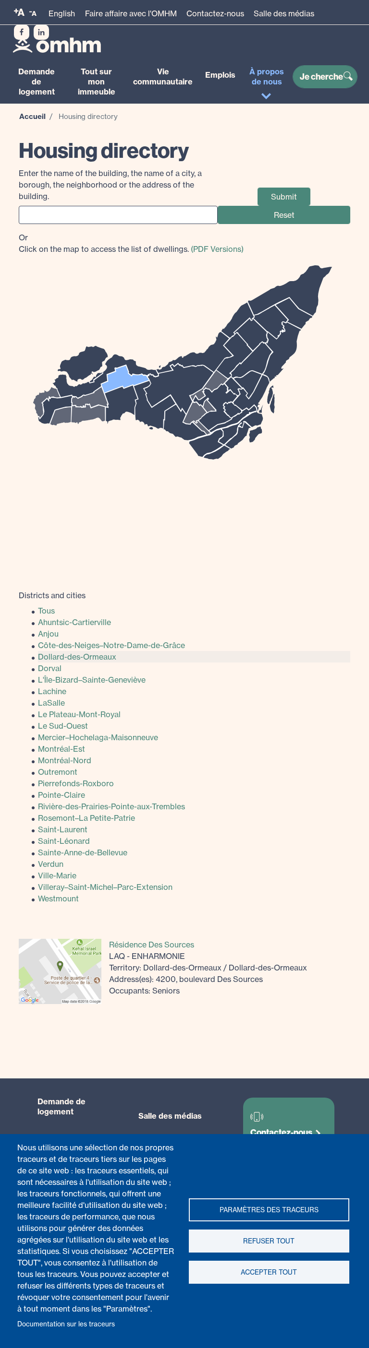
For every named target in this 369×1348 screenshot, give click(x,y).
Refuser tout (269, 1241)
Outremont (57, 772)
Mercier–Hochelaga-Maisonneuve (98, 737)
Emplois (220, 75)
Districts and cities (52, 595)
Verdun (50, 864)
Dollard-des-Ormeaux (77, 657)
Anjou (48, 634)
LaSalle (51, 703)
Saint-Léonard (64, 841)
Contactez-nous (215, 13)
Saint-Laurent (62, 829)
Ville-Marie (57, 875)
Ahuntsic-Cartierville (74, 622)
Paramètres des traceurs (269, 1210)
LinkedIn (41, 32)
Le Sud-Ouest (63, 726)
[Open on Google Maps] (60, 970)
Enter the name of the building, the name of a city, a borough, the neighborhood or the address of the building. (110, 184)
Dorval (50, 668)
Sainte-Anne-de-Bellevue (82, 852)
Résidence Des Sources (151, 944)
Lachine (52, 691)
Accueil (32, 116)
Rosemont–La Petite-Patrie (86, 818)
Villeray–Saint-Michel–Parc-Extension (105, 887)
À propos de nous (266, 76)
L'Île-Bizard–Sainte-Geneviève (92, 680)
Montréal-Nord (64, 760)
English (62, 13)
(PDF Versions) (217, 249)
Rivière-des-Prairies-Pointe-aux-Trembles (111, 806)
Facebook (21, 32)
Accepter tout (269, 1272)
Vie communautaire (163, 76)
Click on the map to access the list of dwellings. (131, 243)
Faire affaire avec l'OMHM (131, 13)
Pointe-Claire (61, 795)
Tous (46, 610)
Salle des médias (284, 13)
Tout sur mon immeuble (96, 81)
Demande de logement (36, 81)
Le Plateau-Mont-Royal (79, 714)
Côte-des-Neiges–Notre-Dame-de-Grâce (111, 645)
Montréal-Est (61, 749)
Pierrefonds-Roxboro (76, 783)
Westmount (58, 898)
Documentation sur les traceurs (66, 1324)
